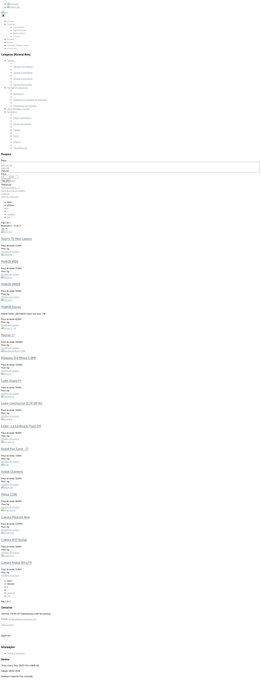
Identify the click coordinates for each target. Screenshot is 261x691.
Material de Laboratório (17, 87)
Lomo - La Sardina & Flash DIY (21, 426)
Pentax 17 (8, 335)
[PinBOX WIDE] (6, 254)
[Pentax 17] (8, 328)
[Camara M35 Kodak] (7, 532)
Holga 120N (9, 494)
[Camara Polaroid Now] (8, 510)
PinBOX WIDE (9, 261)
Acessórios (12, 111)
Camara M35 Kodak (14, 539)
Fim (8, 217)
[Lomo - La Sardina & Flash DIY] (6, 419)
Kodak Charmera (12, 471)
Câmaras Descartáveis (22, 84)
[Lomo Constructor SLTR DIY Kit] (7, 396)
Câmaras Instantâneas (23, 72)
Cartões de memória (22, 123)
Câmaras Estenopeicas (23, 78)
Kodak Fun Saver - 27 (15, 448)
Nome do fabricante (10, 196)
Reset (12, 180)
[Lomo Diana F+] (6, 373)
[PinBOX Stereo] (6, 299)
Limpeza (17, 141)
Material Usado (19, 30)
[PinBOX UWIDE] (6, 277)
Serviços (16, 36)
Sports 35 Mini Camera (16, 238)
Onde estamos (7, 624)
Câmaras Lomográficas (23, 66)
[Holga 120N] (7, 487)
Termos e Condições (16, 653)
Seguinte (11, 214)
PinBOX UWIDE (10, 284)
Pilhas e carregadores (22, 117)
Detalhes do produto (10, 251)
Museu (10, 42)
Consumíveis (18, 27)
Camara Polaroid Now (15, 517)
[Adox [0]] (130, 168)
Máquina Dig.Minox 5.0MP (18, 357)
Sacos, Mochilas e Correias (18, 108)
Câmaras (11, 60)
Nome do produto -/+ (10, 187)
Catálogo (11, 24)
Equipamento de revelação (24, 105)
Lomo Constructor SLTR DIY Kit (21, 403)
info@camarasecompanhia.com (22, 619)
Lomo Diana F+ (11, 380)
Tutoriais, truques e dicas (18, 45)
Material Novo (19, 33)
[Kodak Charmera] (5, 464)
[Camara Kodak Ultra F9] (7, 555)
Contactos (11, 48)
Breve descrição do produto (13, 190)
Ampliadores (18, 93)
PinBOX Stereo (11, 306)
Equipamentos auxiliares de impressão (30, 99)
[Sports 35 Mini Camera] (6, 231)
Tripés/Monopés (20, 147)
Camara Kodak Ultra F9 (16, 562)
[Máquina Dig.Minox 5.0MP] (13, 350)
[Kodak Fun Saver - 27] (7, 441)
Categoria (5, 193)
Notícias (10, 39)
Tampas (16, 129)
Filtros (16, 135)
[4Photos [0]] (130, 166)
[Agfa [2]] (130, 171)
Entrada (10, 21)
